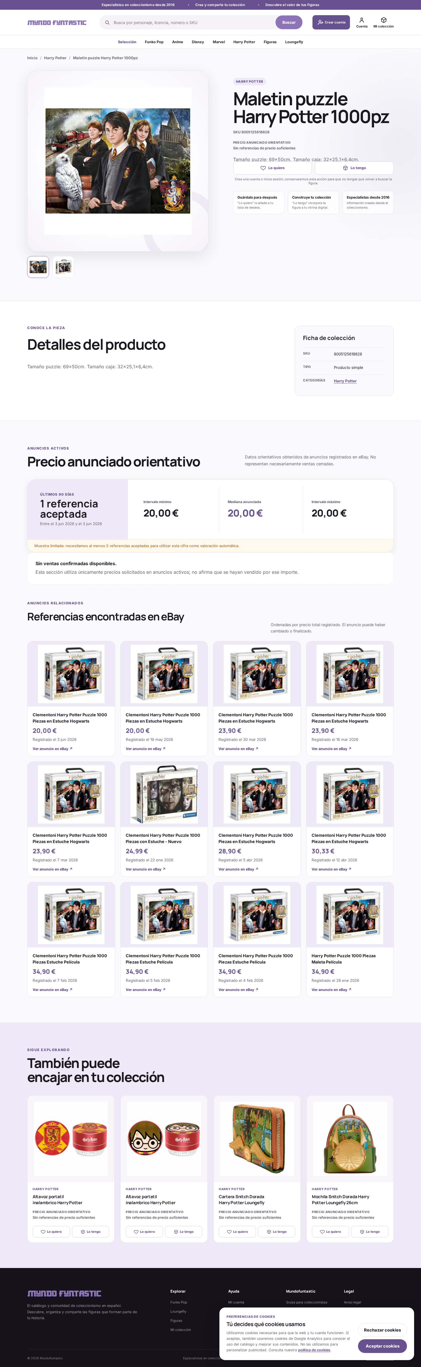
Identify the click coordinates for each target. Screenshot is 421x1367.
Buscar (289, 22)
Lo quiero (276, 168)
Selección (127, 42)
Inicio (32, 58)
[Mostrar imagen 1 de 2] (38, 267)
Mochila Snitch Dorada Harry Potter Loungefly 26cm (340, 1200)
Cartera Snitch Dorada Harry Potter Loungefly (241, 1200)
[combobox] (193, 22)
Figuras (270, 42)
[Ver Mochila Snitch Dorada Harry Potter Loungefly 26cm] (350, 1138)
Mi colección (180, 1330)
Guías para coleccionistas (306, 1302)
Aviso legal (352, 1302)
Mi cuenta (236, 1302)
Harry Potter (244, 42)
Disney (198, 42)
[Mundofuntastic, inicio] (57, 22)
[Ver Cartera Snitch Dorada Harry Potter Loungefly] (257, 1138)
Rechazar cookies (382, 1330)
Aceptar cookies (383, 1346)
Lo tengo (358, 168)
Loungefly (294, 42)
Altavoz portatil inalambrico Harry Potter (57, 1200)
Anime (177, 42)
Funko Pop (154, 42)
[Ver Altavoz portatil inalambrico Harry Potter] (70, 1138)
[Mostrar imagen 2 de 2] (63, 267)
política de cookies (314, 1350)
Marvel (219, 42)
